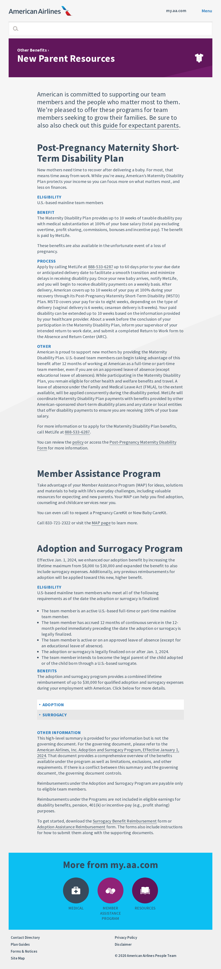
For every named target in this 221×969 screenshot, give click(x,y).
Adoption (53, 704)
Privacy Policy (126, 937)
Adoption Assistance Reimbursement (71, 826)
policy (78, 442)
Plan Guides (20, 944)
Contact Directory (25, 937)
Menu (207, 10)
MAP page (101, 522)
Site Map (18, 958)
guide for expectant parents (141, 125)
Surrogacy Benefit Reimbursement (125, 821)
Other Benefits (32, 50)
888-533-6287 (100, 266)
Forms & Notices (24, 951)
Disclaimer (123, 944)
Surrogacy (55, 714)
